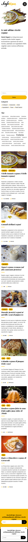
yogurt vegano (17, 143)
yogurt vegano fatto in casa (17, 145)
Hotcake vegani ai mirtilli (8, 130)
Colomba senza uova (11, 120)
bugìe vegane (5, 116)
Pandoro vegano (10, 135)
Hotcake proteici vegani (18, 128)
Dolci (3, 221)
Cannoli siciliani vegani (11, 224)
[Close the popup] (25, 528)
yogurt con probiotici (16, 137)
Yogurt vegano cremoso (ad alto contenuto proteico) (12, 268)
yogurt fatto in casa (6, 141)
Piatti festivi (11, 170)
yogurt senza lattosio (7, 143)
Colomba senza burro (12, 118)
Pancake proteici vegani (11, 132)
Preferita (20, 135)
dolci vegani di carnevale (13, 124)
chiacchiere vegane (15, 116)
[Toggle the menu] (25, 4)
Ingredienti (4, 264)
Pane (8, 358)
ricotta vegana (5, 137)
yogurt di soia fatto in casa (16, 139)
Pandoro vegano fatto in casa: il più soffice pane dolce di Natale (13, 411)
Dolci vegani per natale (16, 126)
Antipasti (4, 170)
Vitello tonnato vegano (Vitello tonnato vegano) (14, 174)
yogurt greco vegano (18, 141)
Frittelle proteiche (6, 128)
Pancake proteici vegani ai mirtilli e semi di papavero (12, 313)
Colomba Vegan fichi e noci (13, 122)
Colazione (4, 309)
